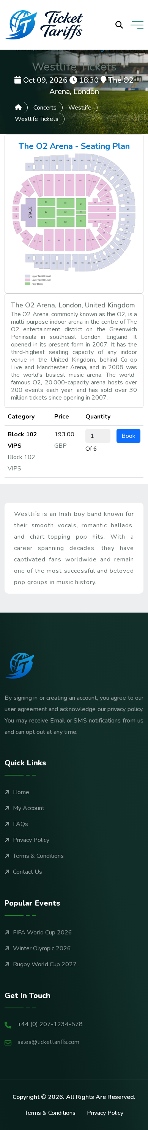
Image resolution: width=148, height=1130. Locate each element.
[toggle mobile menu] (137, 25)
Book (128, 436)
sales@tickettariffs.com (48, 1042)
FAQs (20, 824)
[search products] (119, 25)
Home (21, 792)
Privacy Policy (31, 840)
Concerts (45, 107)
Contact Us (27, 872)
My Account (28, 808)
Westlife (79, 107)
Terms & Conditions (38, 856)
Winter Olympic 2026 (42, 948)
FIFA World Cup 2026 (42, 932)
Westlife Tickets (36, 119)
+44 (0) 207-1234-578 (50, 1024)
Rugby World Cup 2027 (45, 964)
